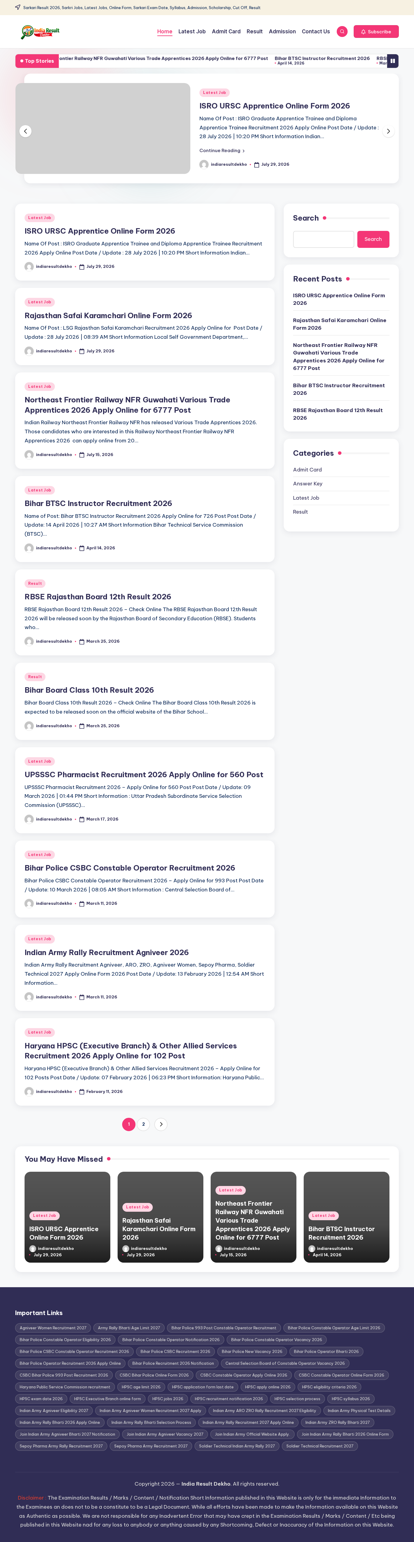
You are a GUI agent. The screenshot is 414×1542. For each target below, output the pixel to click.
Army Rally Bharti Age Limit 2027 (129, 1327)
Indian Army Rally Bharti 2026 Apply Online (60, 1422)
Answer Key (307, 483)
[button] (376, 31)
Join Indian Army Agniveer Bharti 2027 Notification (67, 1434)
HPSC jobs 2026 (167, 1398)
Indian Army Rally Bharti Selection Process (151, 1422)
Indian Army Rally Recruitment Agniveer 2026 (107, 952)
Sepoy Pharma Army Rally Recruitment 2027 (61, 1446)
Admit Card (307, 469)
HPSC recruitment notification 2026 (229, 1398)
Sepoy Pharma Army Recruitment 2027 (151, 1446)
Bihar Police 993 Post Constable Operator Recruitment (224, 1327)
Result (35, 583)
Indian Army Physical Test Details (359, 1410)
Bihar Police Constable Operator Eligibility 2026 (65, 1339)
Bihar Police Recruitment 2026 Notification (173, 1363)
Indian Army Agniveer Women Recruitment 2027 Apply (151, 1410)
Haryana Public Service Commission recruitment (65, 1386)
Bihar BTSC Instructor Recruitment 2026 (290, 58)
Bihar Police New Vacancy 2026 (252, 1351)
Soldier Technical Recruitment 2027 (319, 1446)
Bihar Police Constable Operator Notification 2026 (171, 1339)
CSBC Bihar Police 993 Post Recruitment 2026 (64, 1375)
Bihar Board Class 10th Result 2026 (89, 689)
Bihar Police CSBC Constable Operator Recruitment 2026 (130, 867)
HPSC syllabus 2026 (351, 1398)
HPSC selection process (297, 1398)
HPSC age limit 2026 (141, 1386)
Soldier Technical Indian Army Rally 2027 (237, 1446)
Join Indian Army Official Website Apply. (252, 1434)
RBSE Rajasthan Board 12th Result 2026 (98, 596)
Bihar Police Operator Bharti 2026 (326, 1351)
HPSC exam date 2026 (41, 1398)
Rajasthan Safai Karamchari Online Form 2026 (108, 315)
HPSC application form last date (203, 1386)
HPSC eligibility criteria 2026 (329, 1386)
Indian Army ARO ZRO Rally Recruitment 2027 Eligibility (264, 1410)
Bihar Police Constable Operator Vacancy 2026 (276, 1339)
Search (306, 217)
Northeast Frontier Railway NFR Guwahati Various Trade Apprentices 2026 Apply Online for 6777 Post (339, 356)
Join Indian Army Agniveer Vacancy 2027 (165, 1434)
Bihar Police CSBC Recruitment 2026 (175, 1351)
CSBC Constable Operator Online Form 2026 (341, 1375)
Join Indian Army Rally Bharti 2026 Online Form (345, 1434)
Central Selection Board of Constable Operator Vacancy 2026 (285, 1363)
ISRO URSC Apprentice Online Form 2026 (274, 105)
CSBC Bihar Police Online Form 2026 (154, 1375)
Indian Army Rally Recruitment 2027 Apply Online (248, 1422)
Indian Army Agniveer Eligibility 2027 (54, 1410)
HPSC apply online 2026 (268, 1386)
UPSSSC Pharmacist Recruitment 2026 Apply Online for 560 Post (144, 774)
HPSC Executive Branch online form (107, 1398)
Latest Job (214, 92)
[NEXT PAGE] (161, 1124)
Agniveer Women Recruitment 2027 (53, 1327)
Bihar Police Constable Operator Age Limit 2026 (334, 1327)
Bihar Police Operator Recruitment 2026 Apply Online (70, 1363)
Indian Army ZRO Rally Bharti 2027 (337, 1422)
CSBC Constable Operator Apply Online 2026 (243, 1375)
